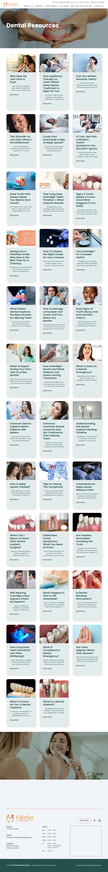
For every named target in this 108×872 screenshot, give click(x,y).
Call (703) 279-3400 (64, 769)
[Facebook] (94, 821)
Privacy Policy (51, 865)
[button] (28, 6)
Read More (14, 95)
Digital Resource (96, 865)
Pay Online (64, 6)
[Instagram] (100, 821)
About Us (27, 6)
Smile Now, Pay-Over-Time (81, 6)
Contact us (99, 6)
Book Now (84, 820)
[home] (11, 4)
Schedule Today (42, 769)
